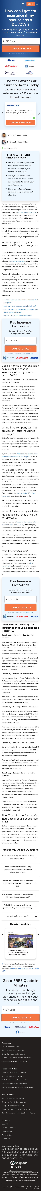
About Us (5, 1124)
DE (21, 1149)
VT (8, 1158)
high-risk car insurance (17, 261)
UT (5, 1158)
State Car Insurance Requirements (14, 1080)
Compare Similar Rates (20, 122)
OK (21, 1155)
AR (10, 1149)
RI (29, 1155)
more (31, 114)
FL (26, 1149)
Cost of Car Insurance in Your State (14, 1061)
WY (22, 1158)
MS (26, 1152)
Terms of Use (27, 53)
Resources (6, 1043)
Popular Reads (8, 1094)
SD (34, 1155)
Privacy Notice (7, 1131)
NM (8, 1155)
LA (9, 1152)
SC (31, 1155)
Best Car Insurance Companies (13, 1050)
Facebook (12, 1167)
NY (10, 1155)
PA (27, 1155)
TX (3, 1158)
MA (18, 1152)
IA (2, 1152)
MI (20, 1152)
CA (13, 1149)
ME (12, 1152)
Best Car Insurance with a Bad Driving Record (18, 1113)
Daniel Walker (23, 142)
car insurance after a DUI (27, 212)
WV (16, 1158)
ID (33, 1149)
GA (29, 1149)
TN (36, 1155)
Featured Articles (9, 1069)
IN (37, 1149)
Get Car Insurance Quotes (11, 1047)
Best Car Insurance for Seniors (13, 1098)
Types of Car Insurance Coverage (14, 1072)
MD (15, 1152)
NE (34, 1152)
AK (5, 1149)
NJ (5, 1155)
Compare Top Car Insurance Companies (16, 1058)
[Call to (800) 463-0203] (23, 4)
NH (3, 1155)
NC (13, 1155)
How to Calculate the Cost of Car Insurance (17, 1087)
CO (16, 1149)
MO (29, 1152)
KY (7, 1152)
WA (13, 1158)
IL (35, 1149)
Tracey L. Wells (21, 135)
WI (20, 1158)
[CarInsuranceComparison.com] (20, 1163)
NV (37, 1152)
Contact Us (6, 1139)
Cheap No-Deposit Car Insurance (14, 1102)
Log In (30, 4)
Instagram (19, 1167)
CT (18, 1149)
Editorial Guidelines (8, 1128)
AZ (8, 1149)
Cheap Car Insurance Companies (13, 1054)
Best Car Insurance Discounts (12, 1076)
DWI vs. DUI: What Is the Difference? (17, 315)
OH (18, 1155)
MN (23, 1152)
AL (3, 1149)
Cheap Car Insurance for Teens (13, 1106)
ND (16, 1155)
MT (31, 1152)
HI (31, 1149)
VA (11, 1158)
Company (6, 1120)
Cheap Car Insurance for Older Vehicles (16, 1109)
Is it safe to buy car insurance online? (15, 1083)
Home (6, 964)
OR (24, 1155)
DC (23, 1149)
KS (5, 1152)
